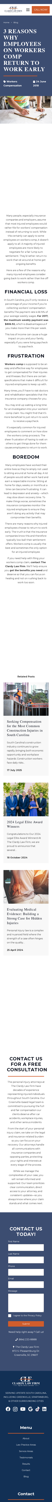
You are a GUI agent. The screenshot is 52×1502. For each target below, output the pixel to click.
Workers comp (14, 364)
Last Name (13, 1254)
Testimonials (26, 1457)
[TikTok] (38, 1409)
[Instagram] (15, 1409)
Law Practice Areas (26, 1444)
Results (26, 1464)
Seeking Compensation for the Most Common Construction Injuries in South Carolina (25, 728)
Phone (11, 1266)
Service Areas (26, 1451)
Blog (26, 1476)
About (26, 1438)
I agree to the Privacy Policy (27, 1315)
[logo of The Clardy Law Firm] (13, 9)
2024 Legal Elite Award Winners (25, 824)
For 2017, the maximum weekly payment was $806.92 (26, 320)
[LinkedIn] (44, 1409)
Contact (26, 1470)
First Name (13, 1241)
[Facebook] (8, 1409)
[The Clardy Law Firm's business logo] (26, 1381)
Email (11, 1278)
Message (12, 1291)
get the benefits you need (26, 570)
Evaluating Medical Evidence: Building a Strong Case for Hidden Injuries (24, 916)
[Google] (30, 1409)
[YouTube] (22, 1409)
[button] (27, 10)
